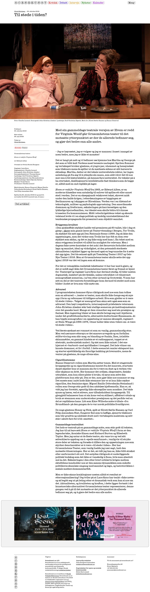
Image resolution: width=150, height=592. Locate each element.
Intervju (74, 2)
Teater (24, 148)
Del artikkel (22, 204)
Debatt (63, 2)
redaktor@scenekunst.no (85, 564)
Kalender (98, 2)
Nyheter (86, 2)
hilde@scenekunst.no (84, 574)
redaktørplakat (65, 570)
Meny (131, 2)
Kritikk (52, 2)
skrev (67, 230)
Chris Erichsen (19, 11)
